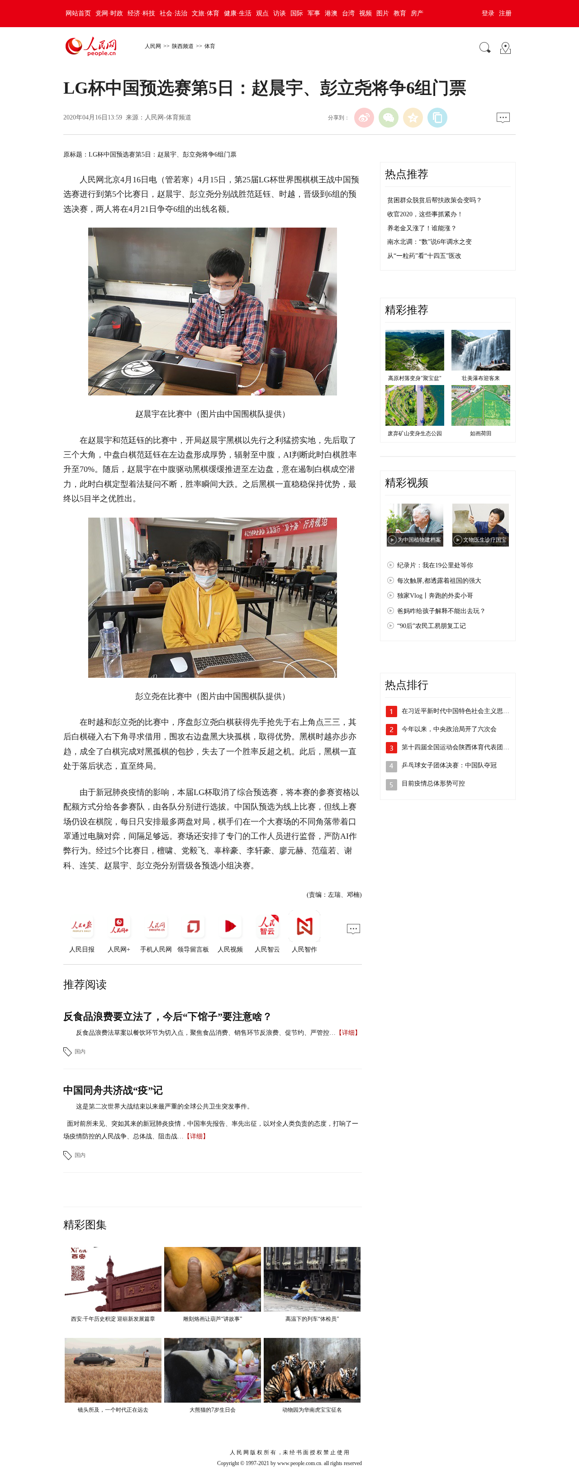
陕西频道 (183, 46)
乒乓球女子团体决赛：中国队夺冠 (449, 765)
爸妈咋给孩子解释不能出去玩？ (441, 611)
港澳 (331, 13)
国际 (296, 13)
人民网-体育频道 (168, 117)
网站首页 (78, 13)
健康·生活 (238, 13)
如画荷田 (481, 433)
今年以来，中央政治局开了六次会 (449, 729)
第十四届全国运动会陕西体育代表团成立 (459, 747)
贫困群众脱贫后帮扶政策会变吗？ (434, 200)
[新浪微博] (364, 118)
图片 (382, 13)
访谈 (279, 13)
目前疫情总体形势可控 (433, 783)
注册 (505, 13)
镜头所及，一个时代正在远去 (113, 1410)
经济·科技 (141, 13)
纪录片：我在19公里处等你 (435, 565)
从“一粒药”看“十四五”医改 (424, 255)
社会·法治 (173, 13)
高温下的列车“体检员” (312, 1319)
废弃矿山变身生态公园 (415, 433)
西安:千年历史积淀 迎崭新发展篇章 (113, 1319)
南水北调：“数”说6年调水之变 (429, 241)
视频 (365, 13)
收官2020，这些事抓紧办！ (425, 214)
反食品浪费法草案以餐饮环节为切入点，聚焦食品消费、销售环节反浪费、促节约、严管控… (206, 1032)
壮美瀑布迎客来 (481, 378)
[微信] (389, 118)
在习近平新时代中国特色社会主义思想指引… (465, 711)
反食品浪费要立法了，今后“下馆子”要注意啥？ (167, 1016)
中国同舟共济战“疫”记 (113, 1090)
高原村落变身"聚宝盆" (414, 378)
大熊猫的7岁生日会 (213, 1410)
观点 (262, 13)
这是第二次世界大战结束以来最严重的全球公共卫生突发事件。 (164, 1106)
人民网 (153, 46)
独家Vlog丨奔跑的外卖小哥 (435, 595)
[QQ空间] (413, 118)
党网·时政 (109, 13)
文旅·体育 (205, 13)
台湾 (348, 13)
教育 (400, 13)
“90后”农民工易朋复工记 (431, 626)
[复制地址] (437, 118)
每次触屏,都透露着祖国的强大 (439, 580)
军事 (314, 13)
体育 (209, 46)
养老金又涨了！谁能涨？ (422, 228)
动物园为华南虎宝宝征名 (312, 1410)
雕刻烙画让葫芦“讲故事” (212, 1319)
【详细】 (348, 1032)
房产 (417, 13)
